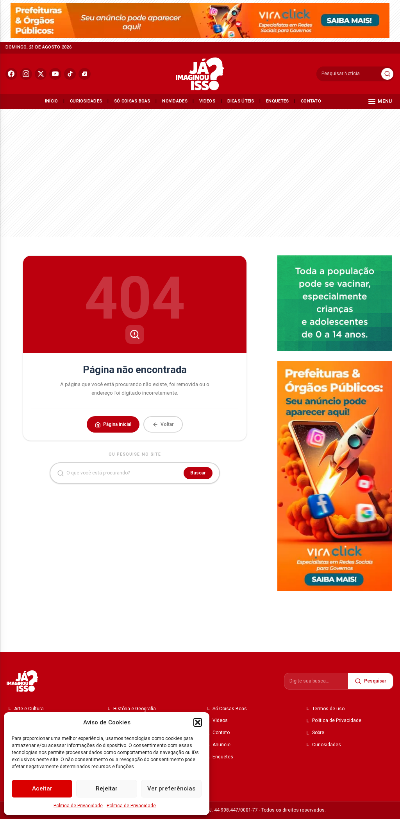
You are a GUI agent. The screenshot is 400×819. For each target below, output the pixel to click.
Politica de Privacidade (78, 805)
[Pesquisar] (387, 74)
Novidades (175, 101)
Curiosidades (86, 101)
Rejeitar (107, 788)
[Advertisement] (200, 171)
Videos (207, 101)
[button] (198, 722)
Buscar (198, 473)
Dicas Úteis (240, 101)
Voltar (167, 424)
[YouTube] (55, 74)
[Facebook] (11, 74)
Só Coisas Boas (132, 101)
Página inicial (117, 424)
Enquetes (277, 101)
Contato (311, 101)
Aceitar (42, 788)
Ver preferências (171, 788)
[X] (41, 74)
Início (51, 101)
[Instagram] (26, 74)
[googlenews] (85, 74)
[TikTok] (70, 74)
